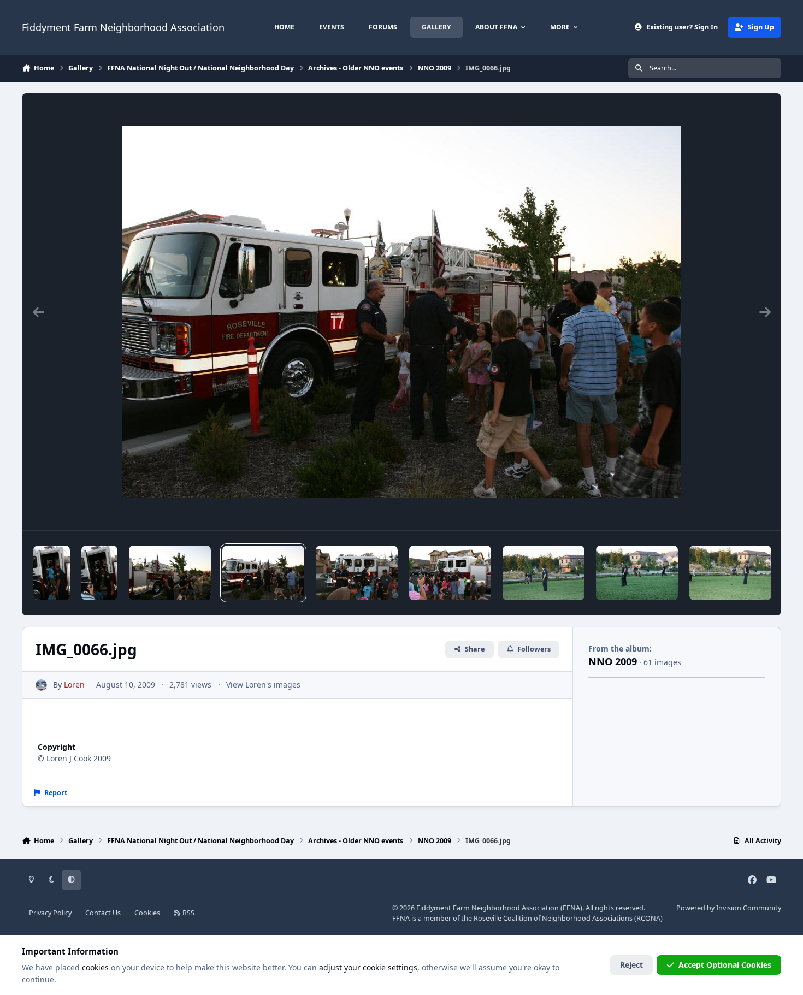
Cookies (147, 912)
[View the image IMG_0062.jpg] (637, 573)
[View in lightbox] (401, 311)
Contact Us (103, 912)
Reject (631, 965)
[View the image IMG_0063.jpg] (543, 573)
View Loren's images (263, 684)
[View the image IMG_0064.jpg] (450, 573)
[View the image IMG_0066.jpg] (263, 573)
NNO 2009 (612, 661)
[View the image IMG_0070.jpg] (51, 573)
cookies (95, 967)
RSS (187, 912)
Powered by (728, 908)
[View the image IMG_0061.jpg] (730, 573)
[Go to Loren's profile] (41, 685)
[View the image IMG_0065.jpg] (357, 573)
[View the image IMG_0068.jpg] (99, 573)
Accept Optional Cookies (724, 965)
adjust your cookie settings (368, 967)
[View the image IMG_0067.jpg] (170, 573)
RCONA (648, 918)
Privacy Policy (50, 912)
